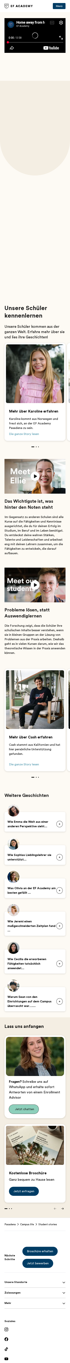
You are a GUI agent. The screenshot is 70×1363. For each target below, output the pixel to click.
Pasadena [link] (10, 1224)
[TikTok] (35, 1349)
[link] (18, 6)
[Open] (60, 857)
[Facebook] (35, 1339)
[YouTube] (35, 1359)
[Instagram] (35, 1329)
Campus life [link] (27, 1224)
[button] (35, 476)
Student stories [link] (47, 1224)
